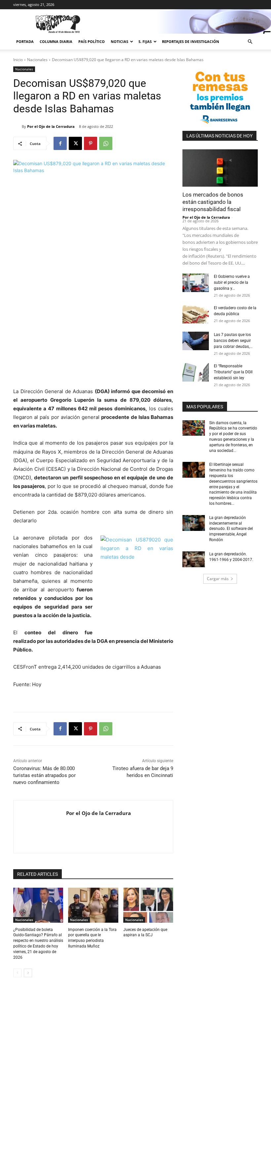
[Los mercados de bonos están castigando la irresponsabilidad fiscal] (220, 168)
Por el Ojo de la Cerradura (51, 126)
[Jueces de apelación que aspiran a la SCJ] (148, 905)
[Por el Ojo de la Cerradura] (17, 126)
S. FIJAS (145, 41)
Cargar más (218, 578)
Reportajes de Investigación (190, 41)
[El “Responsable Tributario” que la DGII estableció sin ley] (195, 372)
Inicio (18, 59)
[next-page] (28, 973)
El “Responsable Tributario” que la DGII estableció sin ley (233, 372)
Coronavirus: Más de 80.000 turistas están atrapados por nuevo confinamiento (44, 775)
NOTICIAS (119, 41)
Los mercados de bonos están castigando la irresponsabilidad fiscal (212, 201)
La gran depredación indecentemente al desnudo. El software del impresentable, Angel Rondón (231, 528)
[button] (250, 42)
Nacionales (37, 59)
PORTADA (25, 41)
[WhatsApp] (105, 143)
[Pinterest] (90, 143)
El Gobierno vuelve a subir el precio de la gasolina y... (232, 282)
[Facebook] (60, 143)
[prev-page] (17, 973)
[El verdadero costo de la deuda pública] (195, 314)
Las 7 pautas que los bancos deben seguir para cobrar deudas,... (233, 340)
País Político (91, 41)
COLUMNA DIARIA (56, 41)
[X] (75, 143)
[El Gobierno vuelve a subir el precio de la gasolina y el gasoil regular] (195, 283)
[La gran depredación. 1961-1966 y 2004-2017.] (193, 559)
